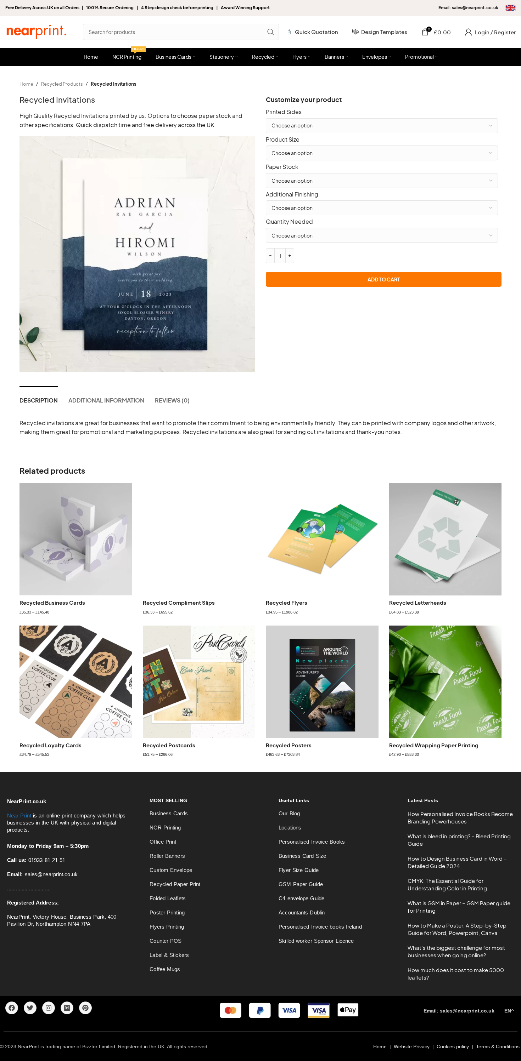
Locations (290, 828)
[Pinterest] (85, 1008)
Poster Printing (167, 912)
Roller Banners (167, 856)
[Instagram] (48, 1008)
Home (26, 84)
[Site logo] (36, 31)
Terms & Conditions (498, 1046)
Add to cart (384, 279)
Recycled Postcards (169, 745)
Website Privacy (412, 1046)
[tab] (38, 396)
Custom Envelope (171, 870)
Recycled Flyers (286, 602)
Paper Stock (282, 166)
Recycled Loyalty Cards (50, 745)
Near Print (19, 815)
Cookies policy (453, 1046)
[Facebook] (11, 1008)
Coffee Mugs (165, 969)
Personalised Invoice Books (312, 842)
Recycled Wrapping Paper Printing (433, 745)
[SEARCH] (271, 32)
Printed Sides (284, 111)
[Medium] (67, 1008)
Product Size (282, 139)
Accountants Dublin (302, 912)
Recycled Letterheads (417, 602)
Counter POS (165, 941)
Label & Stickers (169, 955)
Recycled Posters (289, 745)
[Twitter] (30, 1008)
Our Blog (289, 813)
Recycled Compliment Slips (179, 602)
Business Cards (168, 813)
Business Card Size (302, 856)
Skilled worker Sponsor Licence (316, 941)
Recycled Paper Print (175, 884)
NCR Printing (165, 828)
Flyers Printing (167, 927)
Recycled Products (62, 84)
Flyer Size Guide (299, 870)
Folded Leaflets (168, 898)
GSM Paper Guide (301, 884)
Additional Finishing (292, 194)
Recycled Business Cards (52, 602)
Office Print (163, 842)
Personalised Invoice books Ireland (320, 927)
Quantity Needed (289, 221)
